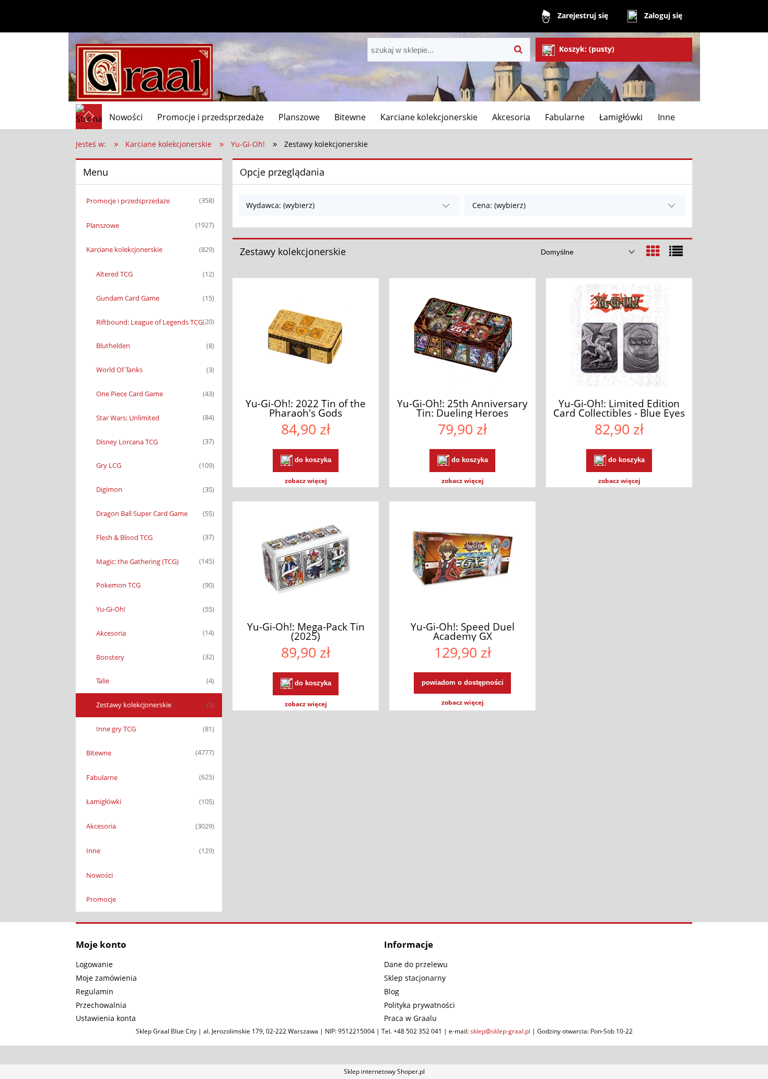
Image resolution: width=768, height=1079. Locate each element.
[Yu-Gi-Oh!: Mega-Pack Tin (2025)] (306, 560)
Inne (93, 850)
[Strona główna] (144, 68)
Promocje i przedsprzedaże (128, 200)
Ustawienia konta (106, 1018)
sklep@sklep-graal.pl (500, 1031)
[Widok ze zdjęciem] (653, 251)
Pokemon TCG (118, 585)
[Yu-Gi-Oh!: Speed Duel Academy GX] (462, 560)
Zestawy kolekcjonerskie (133, 704)
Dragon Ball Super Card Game (142, 513)
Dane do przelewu (416, 964)
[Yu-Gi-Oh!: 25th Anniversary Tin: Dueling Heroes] (462, 336)
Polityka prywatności (419, 1005)
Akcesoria (111, 633)
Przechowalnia (101, 1005)
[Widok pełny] (676, 251)
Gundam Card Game (127, 298)
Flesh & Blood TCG (124, 537)
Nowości (99, 875)
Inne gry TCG (116, 728)
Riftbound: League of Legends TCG (149, 322)
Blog (391, 991)
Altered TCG (114, 274)
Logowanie (94, 964)
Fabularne (102, 777)
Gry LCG (108, 465)
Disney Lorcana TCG (127, 441)
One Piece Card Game (129, 393)
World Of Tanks (119, 369)
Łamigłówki (103, 801)
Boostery (110, 657)
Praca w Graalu (410, 1018)
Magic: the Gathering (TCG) (137, 561)
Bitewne (98, 752)
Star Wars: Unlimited (127, 417)
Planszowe (102, 225)
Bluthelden (113, 345)
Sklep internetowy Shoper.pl (384, 1071)
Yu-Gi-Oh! (110, 609)
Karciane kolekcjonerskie (124, 249)
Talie (102, 680)
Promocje (101, 899)
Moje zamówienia (106, 978)
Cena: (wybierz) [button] (499, 205)
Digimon (109, 489)
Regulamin (94, 991)
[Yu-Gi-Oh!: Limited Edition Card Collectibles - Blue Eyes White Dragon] (619, 336)
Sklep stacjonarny (415, 978)
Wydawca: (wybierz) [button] (280, 205)
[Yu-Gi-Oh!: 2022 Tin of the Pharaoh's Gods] (306, 336)
